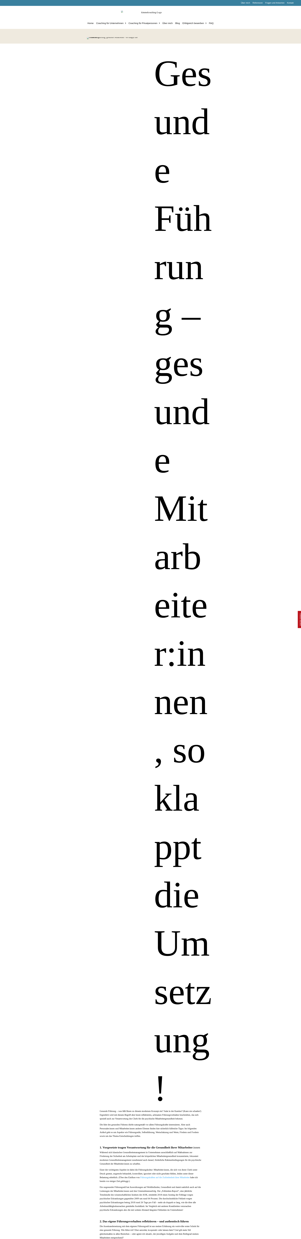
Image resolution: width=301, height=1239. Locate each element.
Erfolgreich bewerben (193, 23)
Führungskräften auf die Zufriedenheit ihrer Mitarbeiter (165, 1177)
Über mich (245, 3)
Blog (177, 23)
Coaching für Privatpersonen (143, 23)
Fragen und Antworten (274, 3)
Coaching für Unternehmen (110, 23)
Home (90, 23)
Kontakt (290, 3)
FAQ (211, 23)
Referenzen (258, 3)
